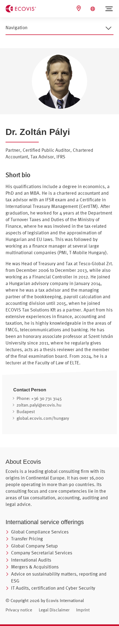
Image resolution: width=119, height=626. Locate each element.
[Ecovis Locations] (79, 8)
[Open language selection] (93, 8)
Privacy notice (19, 609)
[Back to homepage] (21, 8)
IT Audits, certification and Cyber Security (53, 587)
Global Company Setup (34, 545)
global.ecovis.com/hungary (43, 418)
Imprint (83, 609)
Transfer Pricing (27, 538)
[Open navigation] (108, 28)
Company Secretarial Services (41, 552)
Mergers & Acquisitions (35, 566)
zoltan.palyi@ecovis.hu (39, 404)
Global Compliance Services (40, 531)
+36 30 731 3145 (46, 398)
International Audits (31, 559)
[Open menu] (109, 9)
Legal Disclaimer (54, 609)
